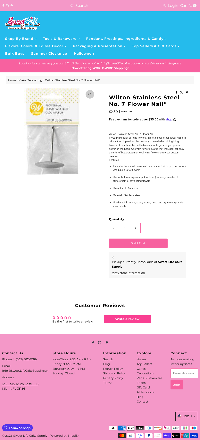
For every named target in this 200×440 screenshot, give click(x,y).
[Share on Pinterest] (187, 92)
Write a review (127, 319)
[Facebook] (3, 5)
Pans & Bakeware (149, 378)
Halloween (84, 53)
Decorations (145, 373)
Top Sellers (144, 364)
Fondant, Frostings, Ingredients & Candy (125, 39)
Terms (107, 383)
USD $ (187, 416)
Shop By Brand (20, 39)
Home (12, 80)
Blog (106, 364)
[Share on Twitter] (182, 92)
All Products (145, 392)
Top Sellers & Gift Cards (155, 46)
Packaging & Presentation (98, 46)
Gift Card (143, 387)
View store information (128, 273)
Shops (141, 383)
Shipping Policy (114, 373)
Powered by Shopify (64, 435)
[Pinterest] (12, 5)
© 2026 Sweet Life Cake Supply (24, 435)
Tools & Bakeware (60, 39)
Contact (142, 401)
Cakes (141, 369)
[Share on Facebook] (177, 92)
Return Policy (113, 369)
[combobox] (100, 6)
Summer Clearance (49, 53)
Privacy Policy (113, 378)
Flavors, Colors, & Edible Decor (34, 46)
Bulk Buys (14, 53)
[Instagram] (7, 5)
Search (108, 359)
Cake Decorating (30, 80)
